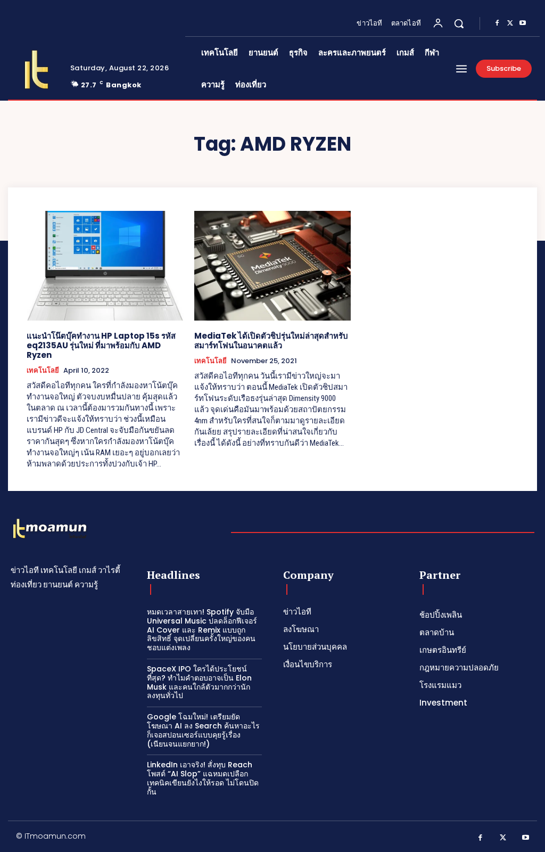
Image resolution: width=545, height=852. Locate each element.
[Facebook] (497, 23)
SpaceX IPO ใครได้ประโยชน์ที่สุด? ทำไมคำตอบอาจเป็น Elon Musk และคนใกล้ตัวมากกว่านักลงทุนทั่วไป (199, 682)
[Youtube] (522, 23)
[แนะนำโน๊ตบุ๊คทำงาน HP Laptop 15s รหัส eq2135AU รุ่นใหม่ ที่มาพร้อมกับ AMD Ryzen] (105, 266)
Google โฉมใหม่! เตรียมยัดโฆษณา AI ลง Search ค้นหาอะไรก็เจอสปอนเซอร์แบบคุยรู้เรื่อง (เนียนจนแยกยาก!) (203, 730)
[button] (459, 23)
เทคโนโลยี (43, 370)
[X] (509, 23)
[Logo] (36, 69)
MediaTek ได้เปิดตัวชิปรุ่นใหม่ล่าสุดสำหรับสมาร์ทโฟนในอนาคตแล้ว (271, 340)
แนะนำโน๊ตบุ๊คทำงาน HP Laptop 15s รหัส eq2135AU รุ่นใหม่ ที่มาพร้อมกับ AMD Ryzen (101, 345)
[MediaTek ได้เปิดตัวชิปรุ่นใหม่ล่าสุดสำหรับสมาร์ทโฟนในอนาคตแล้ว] (272, 266)
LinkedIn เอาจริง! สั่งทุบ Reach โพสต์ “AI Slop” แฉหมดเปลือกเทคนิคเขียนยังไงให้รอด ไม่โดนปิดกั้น (203, 778)
